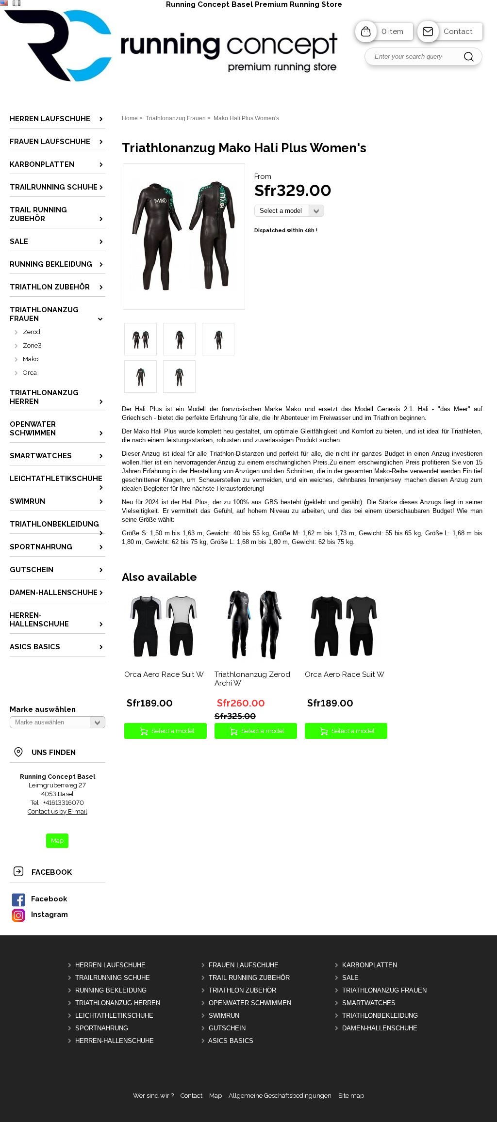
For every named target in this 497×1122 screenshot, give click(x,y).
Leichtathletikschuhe (114, 1015)
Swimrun (224, 1015)
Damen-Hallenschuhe (379, 1028)
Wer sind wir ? (153, 1095)
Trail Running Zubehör (249, 977)
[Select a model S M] (289, 210)
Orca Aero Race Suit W (164, 674)
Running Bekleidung (111, 990)
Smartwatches (369, 1003)
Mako (30, 359)
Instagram (49, 914)
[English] (4, 3)
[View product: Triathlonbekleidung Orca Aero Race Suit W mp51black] (345, 660)
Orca (30, 372)
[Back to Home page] (248, 81)
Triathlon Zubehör (242, 990)
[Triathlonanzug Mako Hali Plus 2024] (184, 294)
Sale (350, 977)
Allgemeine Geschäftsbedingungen (280, 1095)
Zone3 (32, 345)
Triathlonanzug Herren (117, 1003)
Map (215, 1095)
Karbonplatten (369, 965)
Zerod (31, 332)
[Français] (16, 3)
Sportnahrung (101, 1028)
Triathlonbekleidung (380, 1015)
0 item (392, 31)
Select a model (173, 731)
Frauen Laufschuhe (244, 965)
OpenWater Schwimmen (250, 1003)
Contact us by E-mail (57, 811)
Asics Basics (230, 1040)
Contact (458, 31)
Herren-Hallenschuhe (114, 1040)
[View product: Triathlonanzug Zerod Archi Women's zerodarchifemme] (254, 660)
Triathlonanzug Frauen (384, 990)
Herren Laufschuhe (110, 965)
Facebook (49, 899)
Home (130, 118)
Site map (351, 1095)
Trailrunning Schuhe (112, 977)
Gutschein (227, 1028)
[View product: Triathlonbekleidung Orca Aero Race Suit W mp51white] (164, 660)
